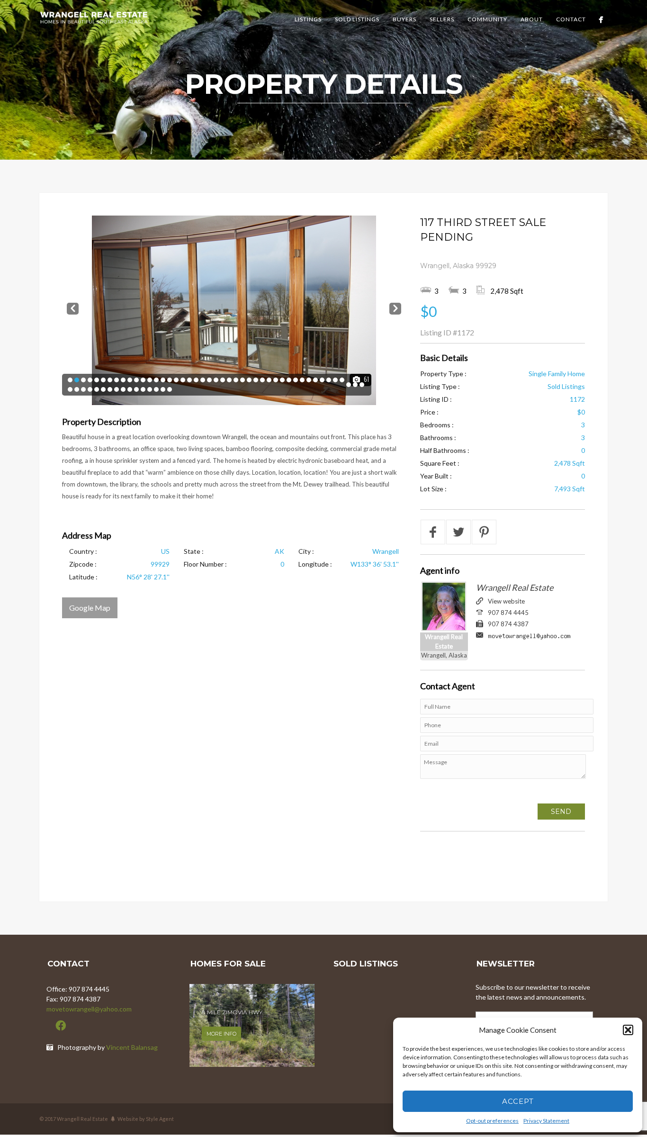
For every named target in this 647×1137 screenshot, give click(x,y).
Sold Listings (357, 19)
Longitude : (315, 564)
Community (487, 19)
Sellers (442, 19)
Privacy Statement (546, 1120)
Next (395, 307)
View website (506, 601)
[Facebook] (601, 20)
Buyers (404, 19)
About (532, 19)
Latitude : (83, 577)
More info (221, 1032)
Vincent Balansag (132, 1047)
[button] (628, 1030)
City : (306, 551)
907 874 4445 (508, 612)
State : (194, 551)
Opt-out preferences (492, 1120)
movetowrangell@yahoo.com (89, 1009)
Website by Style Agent (145, 1119)
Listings (308, 19)
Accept (518, 1101)
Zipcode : (83, 564)
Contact (571, 19)
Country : (83, 551)
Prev (73, 307)
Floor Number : (205, 564)
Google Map (89, 607)
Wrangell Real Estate (514, 587)
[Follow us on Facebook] (60, 1025)
